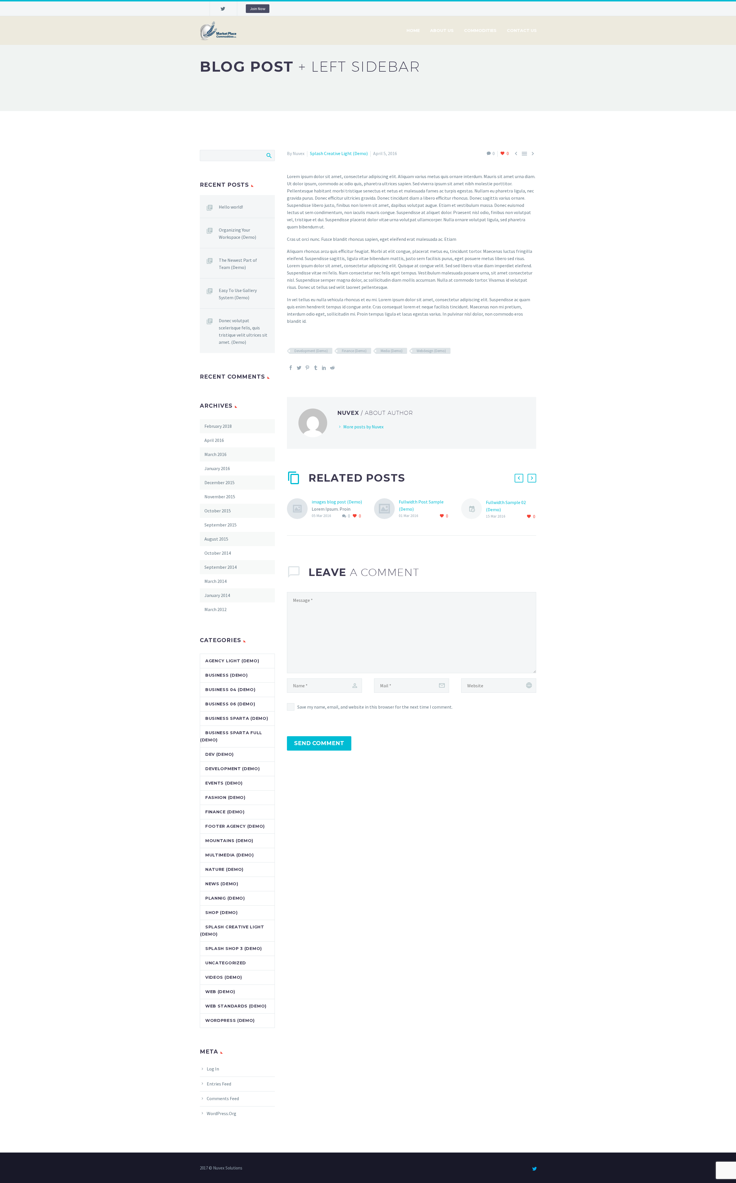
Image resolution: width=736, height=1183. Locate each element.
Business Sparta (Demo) (236, 718)
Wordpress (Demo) (230, 1020)
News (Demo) (221, 883)
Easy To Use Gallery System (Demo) (238, 293)
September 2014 (220, 567)
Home (413, 30)
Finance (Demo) (354, 350)
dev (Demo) (219, 754)
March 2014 (215, 581)
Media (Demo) (391, 350)
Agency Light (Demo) (232, 660)
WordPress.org (221, 1113)
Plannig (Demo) (225, 898)
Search (268, 155)
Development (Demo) (311, 350)
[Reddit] (332, 367)
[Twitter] (222, 8)
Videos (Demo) (223, 977)
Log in (213, 1069)
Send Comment (319, 743)
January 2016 (217, 468)
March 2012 (215, 609)
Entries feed (219, 1084)
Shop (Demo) (221, 912)
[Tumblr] (315, 367)
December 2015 (219, 482)
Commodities (480, 30)
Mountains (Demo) (229, 840)
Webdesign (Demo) (431, 350)
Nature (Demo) (224, 869)
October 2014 (217, 553)
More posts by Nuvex (363, 427)
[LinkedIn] (324, 367)
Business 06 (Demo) (230, 704)
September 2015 (220, 525)
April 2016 (214, 440)
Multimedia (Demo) (229, 855)
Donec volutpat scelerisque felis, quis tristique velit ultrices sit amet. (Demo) (243, 331)
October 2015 (217, 511)
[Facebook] (290, 367)
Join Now (257, 8)
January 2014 (217, 595)
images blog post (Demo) (337, 502)
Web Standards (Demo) (236, 1006)
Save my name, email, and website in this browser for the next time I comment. (375, 707)
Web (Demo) (220, 991)
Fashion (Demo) (225, 797)
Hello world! (231, 207)
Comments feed (223, 1098)
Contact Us (522, 30)
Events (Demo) (224, 783)
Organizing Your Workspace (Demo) (237, 233)
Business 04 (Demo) (230, 689)
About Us (442, 30)
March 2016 (215, 454)
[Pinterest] (307, 367)
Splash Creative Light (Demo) (339, 153)
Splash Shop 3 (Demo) (233, 948)
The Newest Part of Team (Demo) (238, 263)
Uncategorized (225, 963)
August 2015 (216, 539)
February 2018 (218, 426)
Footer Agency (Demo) (235, 826)
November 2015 (219, 496)
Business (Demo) (226, 675)
